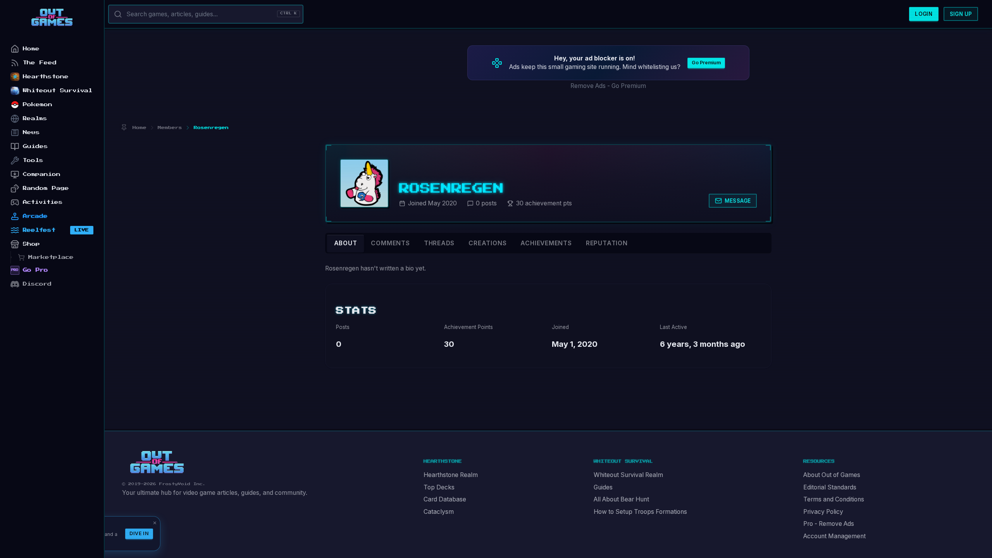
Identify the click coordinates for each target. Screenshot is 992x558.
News (31, 132)
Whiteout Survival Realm (628, 475)
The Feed (40, 62)
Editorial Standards (829, 487)
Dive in (139, 533)
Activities (43, 202)
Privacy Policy (823, 511)
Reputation (607, 243)
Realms (35, 118)
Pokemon (37, 104)
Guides (603, 487)
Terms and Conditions (833, 499)
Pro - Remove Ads (828, 523)
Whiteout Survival (57, 90)
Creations (487, 243)
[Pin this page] (124, 127)
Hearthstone (46, 76)
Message (738, 201)
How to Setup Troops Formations (640, 511)
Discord (37, 284)
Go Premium (706, 62)
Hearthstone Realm (451, 475)
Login (923, 14)
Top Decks (439, 487)
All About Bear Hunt (621, 499)
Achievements (546, 243)
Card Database (445, 499)
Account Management (834, 536)
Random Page (46, 188)
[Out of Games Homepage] (157, 462)
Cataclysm (439, 511)
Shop (31, 244)
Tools (33, 160)
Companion (41, 174)
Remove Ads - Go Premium (608, 86)
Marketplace (51, 257)
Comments (390, 243)
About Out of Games (831, 475)
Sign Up (961, 14)
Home (31, 48)
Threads (439, 243)
